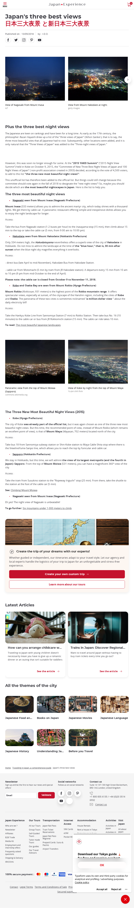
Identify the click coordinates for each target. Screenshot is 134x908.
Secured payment (67, 891)
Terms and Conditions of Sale (51, 886)
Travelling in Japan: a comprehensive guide (31, 767)
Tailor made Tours (34, 841)
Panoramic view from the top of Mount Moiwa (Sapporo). (30, 391)
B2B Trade (10, 837)
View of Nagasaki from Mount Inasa (24, 106)
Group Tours (34, 829)
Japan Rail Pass (49, 826)
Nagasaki (18, 200)
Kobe (16, 285)
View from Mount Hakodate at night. (88, 106)
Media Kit (9, 841)
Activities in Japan (111, 827)
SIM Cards (68, 829)
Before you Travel (81, 751)
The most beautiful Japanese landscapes (38, 325)
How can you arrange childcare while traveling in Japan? (35, 647)
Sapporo (18, 454)
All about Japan (122, 830)
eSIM (66, 833)
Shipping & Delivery (14, 858)
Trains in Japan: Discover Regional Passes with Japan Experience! (98, 647)
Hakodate (19, 236)
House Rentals (83, 826)
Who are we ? (11, 826)
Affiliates (9, 833)
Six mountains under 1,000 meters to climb (47, 508)
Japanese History (17, 751)
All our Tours (35, 826)
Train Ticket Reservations (48, 831)
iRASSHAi (9, 862)
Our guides (34, 846)
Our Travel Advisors (34, 851)
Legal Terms (26, 886)
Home (8, 767)
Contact (14, 886)
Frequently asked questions (13, 852)
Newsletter (10, 829)
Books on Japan (48, 718)
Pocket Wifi (69, 837)
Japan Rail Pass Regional (49, 837)
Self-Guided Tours (34, 834)
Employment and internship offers (13, 846)
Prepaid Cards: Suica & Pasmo (53, 843)
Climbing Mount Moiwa (24, 490)
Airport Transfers (50, 849)
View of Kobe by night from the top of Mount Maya (95, 389)
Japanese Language (114, 718)
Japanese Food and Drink (19, 718)
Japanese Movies (80, 718)
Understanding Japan (51, 751)
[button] (5, 79)
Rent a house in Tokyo (87, 829)
